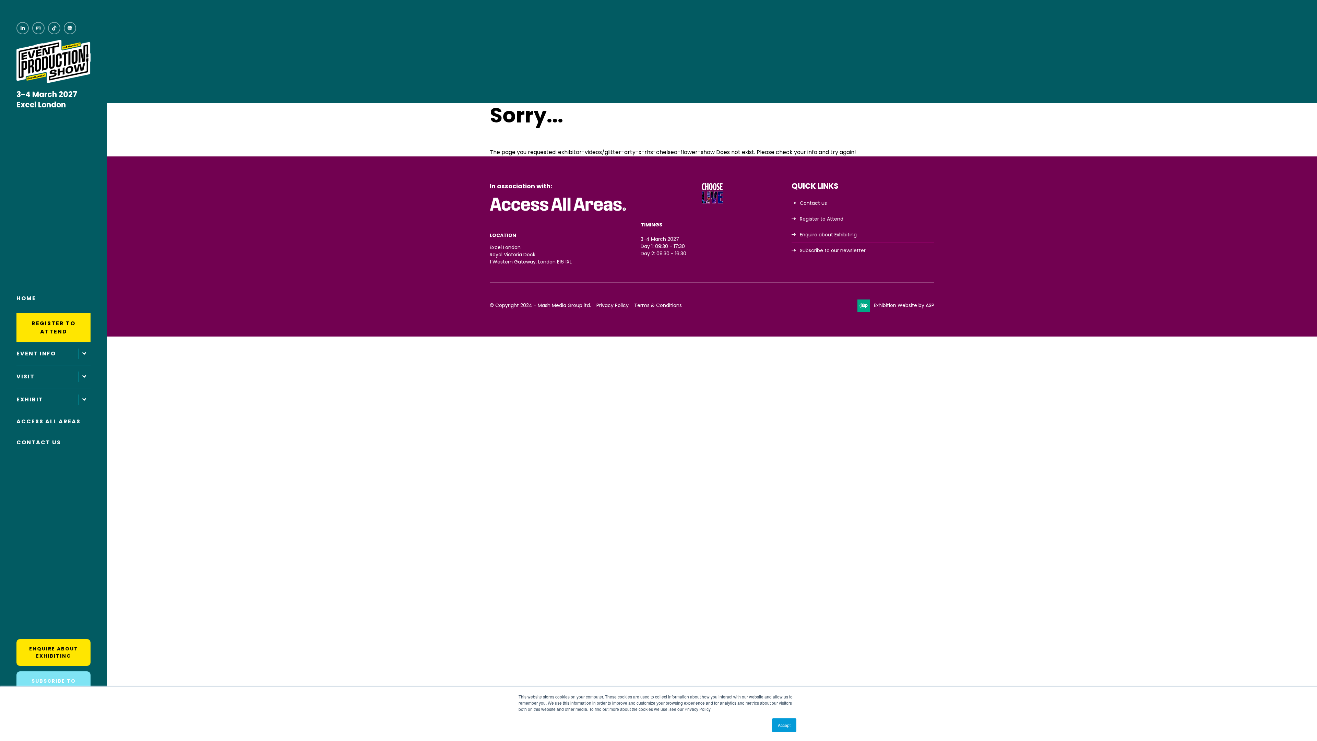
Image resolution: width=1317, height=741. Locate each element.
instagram (38, 28)
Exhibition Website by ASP (904, 305)
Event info (36, 353)
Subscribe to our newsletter (833, 250)
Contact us (813, 203)
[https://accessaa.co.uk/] (558, 211)
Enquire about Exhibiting (53, 652)
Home (26, 298)
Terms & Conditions (658, 305)
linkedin (22, 28)
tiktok (54, 28)
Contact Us (38, 442)
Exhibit (29, 399)
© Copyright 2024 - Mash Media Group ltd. (540, 305)
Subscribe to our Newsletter (54, 685)
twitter (70, 28)
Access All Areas (48, 421)
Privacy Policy (612, 305)
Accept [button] (784, 725)
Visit (25, 376)
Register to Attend (53, 327)
